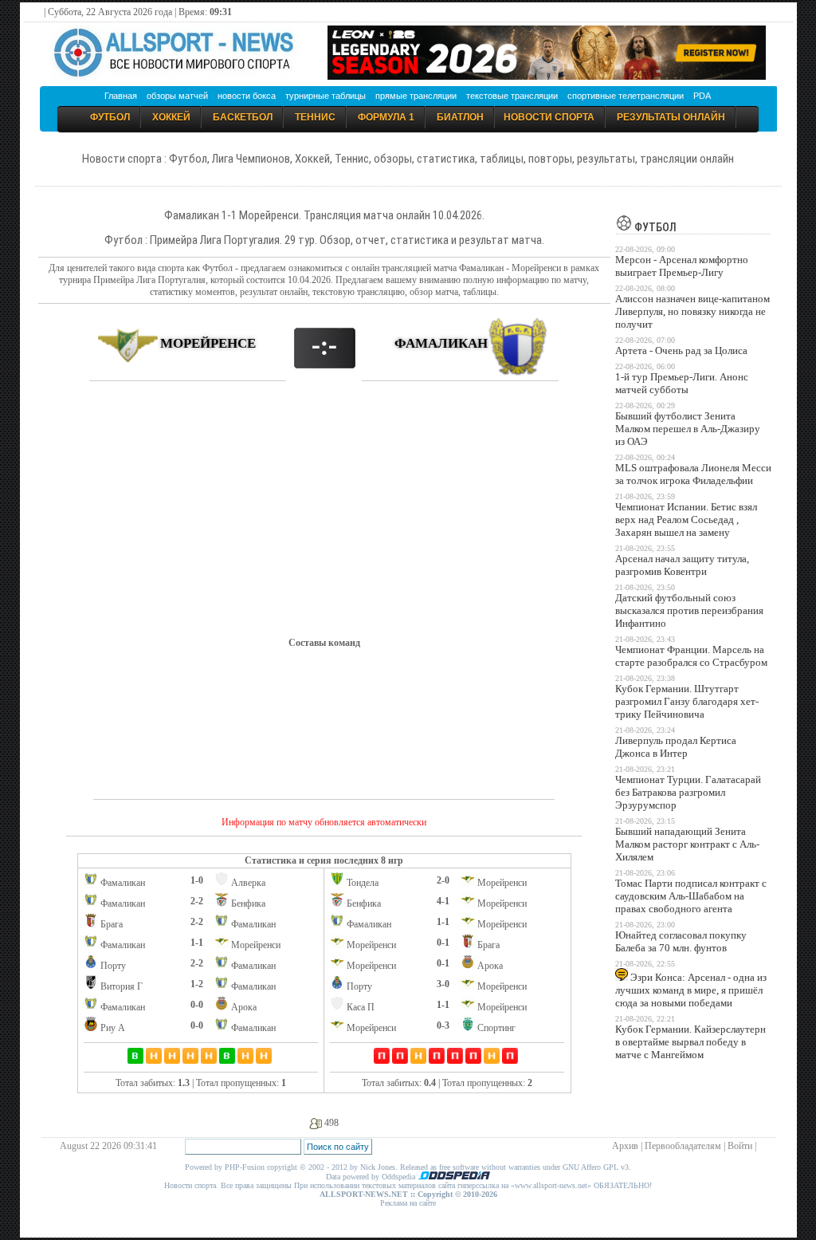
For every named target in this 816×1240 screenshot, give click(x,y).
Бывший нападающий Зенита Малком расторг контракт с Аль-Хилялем (687, 844)
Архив (625, 1145)
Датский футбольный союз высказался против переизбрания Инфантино (689, 610)
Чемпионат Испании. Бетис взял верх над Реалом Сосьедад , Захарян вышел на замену (686, 519)
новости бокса (247, 95)
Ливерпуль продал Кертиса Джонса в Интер (675, 746)
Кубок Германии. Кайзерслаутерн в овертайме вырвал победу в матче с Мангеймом (690, 1042)
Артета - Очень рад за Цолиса (681, 350)
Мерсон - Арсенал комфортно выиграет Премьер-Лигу (681, 266)
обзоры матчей (177, 95)
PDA (702, 95)
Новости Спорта (549, 117)
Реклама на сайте (408, 1203)
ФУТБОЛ (654, 227)
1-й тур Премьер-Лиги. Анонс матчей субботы (681, 383)
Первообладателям (683, 1145)
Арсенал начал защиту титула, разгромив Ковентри (682, 565)
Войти (740, 1145)
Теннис (315, 117)
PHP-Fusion (245, 1167)
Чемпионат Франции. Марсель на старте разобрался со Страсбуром (691, 656)
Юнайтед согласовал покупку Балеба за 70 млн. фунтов (681, 941)
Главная (120, 95)
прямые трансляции (416, 95)
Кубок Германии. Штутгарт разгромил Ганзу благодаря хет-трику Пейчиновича (687, 701)
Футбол (110, 117)
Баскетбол (243, 117)
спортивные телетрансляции (625, 95)
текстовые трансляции (512, 95)
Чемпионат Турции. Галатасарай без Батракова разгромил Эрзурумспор (688, 792)
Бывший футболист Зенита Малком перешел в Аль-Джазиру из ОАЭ (687, 428)
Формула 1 (386, 117)
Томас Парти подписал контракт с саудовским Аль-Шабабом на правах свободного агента (691, 896)
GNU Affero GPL (590, 1167)
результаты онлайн (671, 117)
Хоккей (171, 117)
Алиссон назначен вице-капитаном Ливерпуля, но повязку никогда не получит (692, 311)
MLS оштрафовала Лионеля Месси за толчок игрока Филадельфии (693, 474)
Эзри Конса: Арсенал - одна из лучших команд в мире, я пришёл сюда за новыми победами (691, 990)
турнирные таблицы (325, 95)
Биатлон (460, 117)
